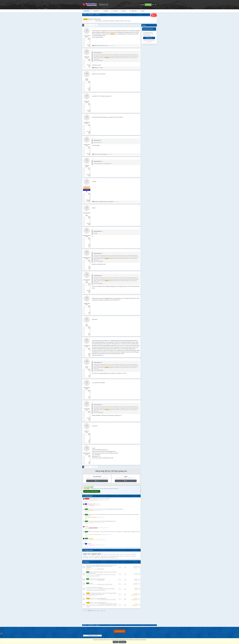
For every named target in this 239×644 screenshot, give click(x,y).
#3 (139, 71)
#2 (139, 49)
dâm (110, 599)
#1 (139, 28)
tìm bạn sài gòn (119, 556)
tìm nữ (125, 20)
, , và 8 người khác (106, 201)
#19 (139, 423)
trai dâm (113, 599)
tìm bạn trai (112, 20)
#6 (139, 137)
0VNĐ (89, 46)
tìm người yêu (96, 557)
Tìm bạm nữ (89, 538)
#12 (139, 272)
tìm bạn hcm (97, 556)
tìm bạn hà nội (91, 556)
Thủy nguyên (88, 200)
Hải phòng (88, 45)
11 (92, 25)
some (121, 554)
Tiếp (95, 25)
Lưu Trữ (95, 569)
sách (111, 574)
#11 (139, 250)
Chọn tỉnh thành (119, 631)
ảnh (99, 599)
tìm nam (121, 20)
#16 (139, 359)
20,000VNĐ (88, 201)
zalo (99, 73)
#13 (139, 296)
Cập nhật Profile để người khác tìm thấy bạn (149, 41)
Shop (143, 11)
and (98, 67)
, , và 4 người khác (103, 154)
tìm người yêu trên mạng (105, 557)
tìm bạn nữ (92, 575)
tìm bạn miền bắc (104, 556)
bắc (130, 298)
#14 (139, 317)
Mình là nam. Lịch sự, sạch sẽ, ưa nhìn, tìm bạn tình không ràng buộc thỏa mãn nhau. (104, 509)
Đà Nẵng (86, 501)
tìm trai (129, 20)
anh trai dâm (103, 599)
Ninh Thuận (87, 511)
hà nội (89, 244)
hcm (114, 554)
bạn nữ (108, 574)
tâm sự (101, 340)
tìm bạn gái (85, 556)
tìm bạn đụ (97, 575)
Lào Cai (86, 541)
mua (99, 488)
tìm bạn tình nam (106, 20)
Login (126, 480)
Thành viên (134, 11)
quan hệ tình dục (120, 345)
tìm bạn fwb (133, 554)
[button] (155, 4)
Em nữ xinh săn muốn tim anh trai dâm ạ (94, 587)
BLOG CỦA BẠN (87, 528)
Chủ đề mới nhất (88, 496)
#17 (139, 380)
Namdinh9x (88, 580)
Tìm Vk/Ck (152, 15)
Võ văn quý (88, 574)
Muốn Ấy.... (91, 583)
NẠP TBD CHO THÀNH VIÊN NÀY (91, 491)
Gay (136, 347)
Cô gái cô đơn (86, 20)
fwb (108, 554)
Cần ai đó (88, 543)
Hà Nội (89, 353)
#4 (139, 94)
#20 (139, 446)
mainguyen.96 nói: (97, 231)
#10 (139, 228)
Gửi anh (86, 526)
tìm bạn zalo (117, 20)
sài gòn (117, 554)
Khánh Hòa (87, 518)
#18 (139, 401)
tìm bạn (128, 554)
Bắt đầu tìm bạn (149, 37)
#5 (139, 115)
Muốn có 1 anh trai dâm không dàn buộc (98, 598)
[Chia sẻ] (137, 28)
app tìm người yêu (99, 20)
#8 (139, 179)
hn (135, 298)
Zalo (93, 96)
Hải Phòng (88, 64)
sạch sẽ (114, 574)
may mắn (100, 457)
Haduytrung (88, 584)
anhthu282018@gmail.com (97, 350)
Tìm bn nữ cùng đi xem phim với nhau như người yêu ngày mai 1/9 (100, 521)
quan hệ (117, 34)
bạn (102, 554)
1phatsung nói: (97, 140)
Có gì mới (115, 11)
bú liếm (105, 554)
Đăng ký (97, 480)
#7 (139, 158)
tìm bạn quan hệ (112, 556)
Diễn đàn (87, 11)
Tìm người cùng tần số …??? (92, 504)
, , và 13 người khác (104, 45)
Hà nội (89, 333)
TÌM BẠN (106, 11)
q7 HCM (89, 88)
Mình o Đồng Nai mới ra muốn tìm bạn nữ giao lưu (97, 498)
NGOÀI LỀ (96, 11)
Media (124, 11)
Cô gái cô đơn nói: (97, 52)
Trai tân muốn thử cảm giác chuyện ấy (97, 579)
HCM (89, 440)
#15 (139, 338)
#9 (139, 205)
